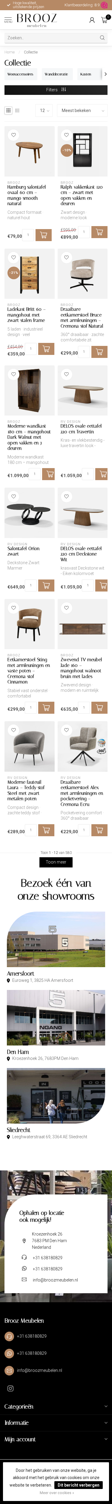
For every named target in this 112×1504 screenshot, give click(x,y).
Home (9, 52)
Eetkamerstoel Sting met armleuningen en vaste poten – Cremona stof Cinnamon (28, 671)
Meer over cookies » (57, 1492)
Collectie (31, 52)
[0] (104, 20)
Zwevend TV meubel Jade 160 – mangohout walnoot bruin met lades (81, 668)
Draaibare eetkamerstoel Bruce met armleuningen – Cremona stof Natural (82, 317)
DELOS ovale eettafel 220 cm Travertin (81, 428)
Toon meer (56, 862)
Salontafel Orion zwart (23, 551)
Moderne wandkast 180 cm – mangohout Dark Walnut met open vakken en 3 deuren (29, 437)
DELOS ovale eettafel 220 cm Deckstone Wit (81, 554)
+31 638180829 (47, 1257)
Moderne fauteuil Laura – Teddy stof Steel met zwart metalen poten (26, 790)
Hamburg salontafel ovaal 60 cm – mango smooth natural (26, 195)
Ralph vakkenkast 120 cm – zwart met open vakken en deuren (82, 195)
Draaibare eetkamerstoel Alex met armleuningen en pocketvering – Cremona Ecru (82, 793)
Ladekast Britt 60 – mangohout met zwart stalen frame (26, 315)
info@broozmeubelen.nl (55, 1280)
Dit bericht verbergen (78, 1485)
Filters (52, 89)
